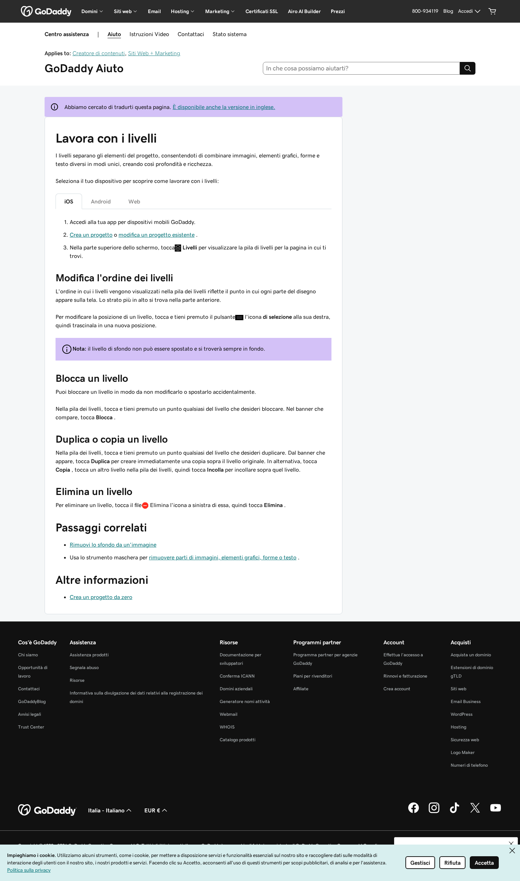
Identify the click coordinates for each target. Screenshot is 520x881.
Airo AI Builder (304, 11)
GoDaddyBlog (32, 701)
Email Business (466, 701)
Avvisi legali (29, 714)
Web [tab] (134, 201)
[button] (511, 843)
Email (154, 11)
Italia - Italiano (106, 810)
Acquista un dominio (471, 654)
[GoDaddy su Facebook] (413, 812)
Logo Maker (463, 752)
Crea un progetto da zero (101, 597)
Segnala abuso (84, 667)
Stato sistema (230, 34)
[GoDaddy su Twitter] (475, 812)
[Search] (467, 68)
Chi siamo (28, 654)
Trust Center (31, 727)
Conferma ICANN (237, 676)
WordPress (462, 714)
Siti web (458, 688)
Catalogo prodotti (237, 739)
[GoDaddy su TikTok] (454, 812)
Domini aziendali (236, 688)
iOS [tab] (68, 201)
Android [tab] (101, 201)
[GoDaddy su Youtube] (495, 812)
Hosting (458, 727)
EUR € (152, 810)
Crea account (396, 688)
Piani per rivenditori (312, 676)
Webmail (228, 714)
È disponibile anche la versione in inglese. (224, 107)
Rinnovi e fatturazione (405, 676)
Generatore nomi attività (245, 701)
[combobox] (361, 68)
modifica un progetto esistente (157, 234)
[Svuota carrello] (492, 11)
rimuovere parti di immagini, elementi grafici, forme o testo (222, 557)
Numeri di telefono (469, 765)
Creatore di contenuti (99, 53)
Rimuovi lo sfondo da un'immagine (113, 544)
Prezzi (338, 11)
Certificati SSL (261, 11)
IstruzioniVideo (149, 34)
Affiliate (300, 688)
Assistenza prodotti (89, 654)
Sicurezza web (465, 739)
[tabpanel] (193, 363)
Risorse (77, 680)
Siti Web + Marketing (154, 53)
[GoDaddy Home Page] (47, 810)
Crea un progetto (91, 234)
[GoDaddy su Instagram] (434, 812)
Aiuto (114, 34)
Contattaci (191, 34)
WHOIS (227, 727)
